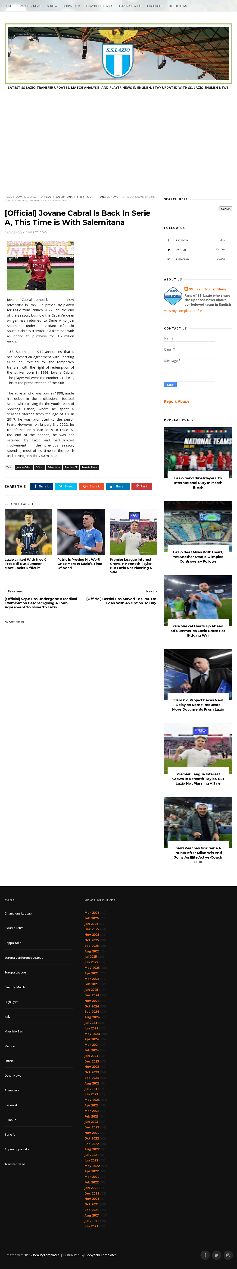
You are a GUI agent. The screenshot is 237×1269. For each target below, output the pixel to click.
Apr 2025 (91, 973)
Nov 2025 (91, 934)
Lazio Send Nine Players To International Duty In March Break (198, 483)
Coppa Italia (72, 6)
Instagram (200, 259)
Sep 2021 (91, 1209)
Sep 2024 (91, 1011)
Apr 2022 (91, 1171)
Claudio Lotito (14, 928)
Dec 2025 (91, 929)
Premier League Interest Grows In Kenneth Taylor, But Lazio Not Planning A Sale (131, 565)
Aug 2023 (92, 1083)
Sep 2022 (91, 1144)
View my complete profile (183, 310)
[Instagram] (228, 1255)
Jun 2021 (91, 1226)
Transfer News (29, 6)
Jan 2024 (91, 1055)
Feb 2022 (91, 1182)
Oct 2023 (91, 1072)
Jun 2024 (91, 1028)
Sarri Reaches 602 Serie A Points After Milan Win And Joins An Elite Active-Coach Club (198, 855)
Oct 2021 (91, 1204)
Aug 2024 (92, 1017)
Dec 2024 (91, 995)
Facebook (200, 240)
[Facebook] (205, 1255)
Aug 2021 (92, 1215)
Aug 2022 (92, 1149)
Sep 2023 (91, 1077)
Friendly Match (15, 987)
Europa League (130, 6)
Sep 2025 (91, 945)
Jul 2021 (90, 1221)
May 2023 (92, 1099)
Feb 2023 (91, 1116)
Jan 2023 (91, 1121)
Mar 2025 (91, 978)
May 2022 (92, 1166)
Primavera (12, 1090)
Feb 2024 (91, 1050)
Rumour (10, 1120)
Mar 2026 (91, 912)
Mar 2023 (91, 1111)
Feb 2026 (91, 918)
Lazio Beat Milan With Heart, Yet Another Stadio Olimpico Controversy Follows (198, 557)
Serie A (52, 6)
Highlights (155, 6)
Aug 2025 (92, 951)
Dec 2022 (91, 1127)
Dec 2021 (91, 1193)
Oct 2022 (91, 1138)
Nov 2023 (91, 1066)
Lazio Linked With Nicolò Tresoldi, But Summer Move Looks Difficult (25, 563)
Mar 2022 (91, 1176)
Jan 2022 (91, 1188)
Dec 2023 (91, 1061)
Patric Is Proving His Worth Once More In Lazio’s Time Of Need (79, 563)
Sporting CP (85, 196)
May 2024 (92, 1034)
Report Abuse (177, 401)
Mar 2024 (91, 1044)
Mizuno (10, 1046)
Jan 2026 (91, 923)
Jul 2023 (90, 1089)
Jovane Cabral (26, 196)
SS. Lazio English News (208, 289)
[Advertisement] (118, 138)
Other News (178, 6)
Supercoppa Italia (17, 1149)
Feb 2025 (91, 984)
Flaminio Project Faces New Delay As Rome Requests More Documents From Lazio (198, 705)
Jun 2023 (91, 1094)
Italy (7, 1016)
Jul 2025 (90, 956)
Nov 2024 (91, 1000)
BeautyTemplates (46, 1255)
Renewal (11, 1105)
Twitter (200, 249)
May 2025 (92, 967)
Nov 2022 (91, 1132)
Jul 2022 (90, 1154)
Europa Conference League (24, 957)
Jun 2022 (91, 1160)
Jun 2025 (91, 962)
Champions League (99, 6)
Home (8, 6)
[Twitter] (216, 1255)
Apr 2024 (91, 1039)
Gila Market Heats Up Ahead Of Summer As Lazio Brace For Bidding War (198, 631)
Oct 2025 (91, 940)
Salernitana (64, 196)
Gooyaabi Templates (101, 1255)
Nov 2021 (91, 1198)
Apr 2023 (91, 1105)
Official (46, 196)
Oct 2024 (91, 1006)
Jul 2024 (90, 1022)
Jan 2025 (91, 989)
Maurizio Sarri (14, 1031)
